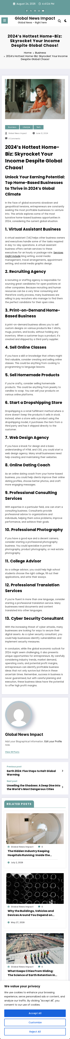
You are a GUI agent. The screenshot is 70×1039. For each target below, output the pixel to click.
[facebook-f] (26, 10)
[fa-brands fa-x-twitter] (30, 10)
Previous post (14, 766)
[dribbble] (35, 10)
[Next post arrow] (62, 787)
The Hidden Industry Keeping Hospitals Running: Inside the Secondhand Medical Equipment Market (31, 853)
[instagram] (39, 10)
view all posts (12, 752)
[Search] (59, 21)
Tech (39, 127)
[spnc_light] (66, 21)
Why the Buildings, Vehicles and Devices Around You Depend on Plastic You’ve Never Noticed (31, 913)
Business (12, 127)
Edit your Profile (53, 741)
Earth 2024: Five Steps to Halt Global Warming (31, 772)
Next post (12, 781)
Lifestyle (26, 127)
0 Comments (14, 138)
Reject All (35, 1031)
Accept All (35, 1013)
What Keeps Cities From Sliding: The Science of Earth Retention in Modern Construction (31, 973)
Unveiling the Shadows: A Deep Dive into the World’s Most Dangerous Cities (33, 787)
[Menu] (4, 20)
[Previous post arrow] (62, 771)
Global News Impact (35, 18)
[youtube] (43, 10)
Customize (35, 1022)
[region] (35, 1010)
